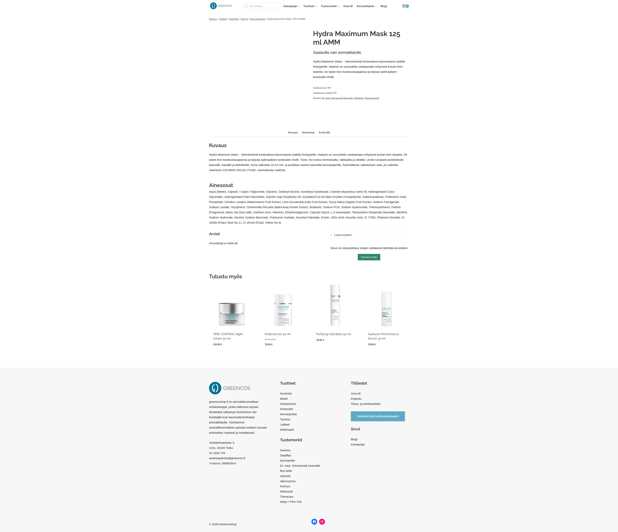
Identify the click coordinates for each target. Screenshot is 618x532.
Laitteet (285, 424)
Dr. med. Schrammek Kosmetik (337, 98)
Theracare (286, 496)
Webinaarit (287, 429)
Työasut (285, 419)
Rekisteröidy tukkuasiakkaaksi (377, 416)
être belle (286, 471)
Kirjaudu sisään (369, 257)
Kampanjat (358, 444)
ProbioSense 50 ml (277, 334)
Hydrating (359, 98)
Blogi (384, 6)
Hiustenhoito (288, 404)
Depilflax (285, 455)
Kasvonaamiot (372, 98)
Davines (285, 450)
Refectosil (286, 491)
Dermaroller (287, 460)
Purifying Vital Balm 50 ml (333, 334)
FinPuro (285, 486)
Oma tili (348, 6)
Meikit (284, 398)
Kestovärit (286, 409)
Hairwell (285, 476)
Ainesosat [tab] (308, 132)
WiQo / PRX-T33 (291, 501)
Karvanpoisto (288, 414)
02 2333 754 (217, 453)
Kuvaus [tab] (293, 132)
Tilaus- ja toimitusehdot (365, 404)
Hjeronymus (287, 481)
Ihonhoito (286, 393)
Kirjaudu (356, 398)
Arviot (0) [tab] (324, 132)
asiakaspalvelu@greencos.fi (227, 458)
